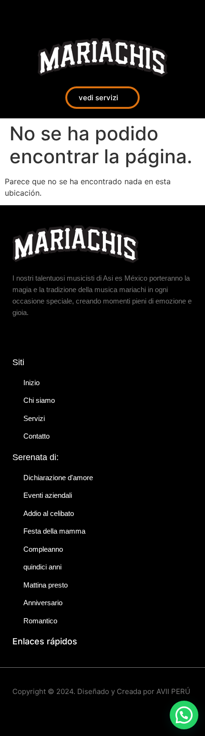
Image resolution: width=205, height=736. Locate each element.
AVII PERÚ (173, 691)
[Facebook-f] (14, 14)
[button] (184, 715)
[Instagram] (35, 14)
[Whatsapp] (57, 14)
